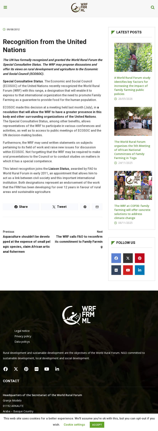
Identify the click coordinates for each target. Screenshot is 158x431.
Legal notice (22, 331)
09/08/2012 (13, 29)
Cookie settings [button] (74, 424)
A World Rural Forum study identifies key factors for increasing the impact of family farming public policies (132, 86)
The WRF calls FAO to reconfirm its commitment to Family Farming (79, 239)
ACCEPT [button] (97, 424)
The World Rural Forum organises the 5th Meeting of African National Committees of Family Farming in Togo (132, 150)
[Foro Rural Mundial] (79, 7)
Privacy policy (22, 336)
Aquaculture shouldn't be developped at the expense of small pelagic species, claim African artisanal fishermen (26, 242)
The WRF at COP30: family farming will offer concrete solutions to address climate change (132, 212)
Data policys (22, 341)
